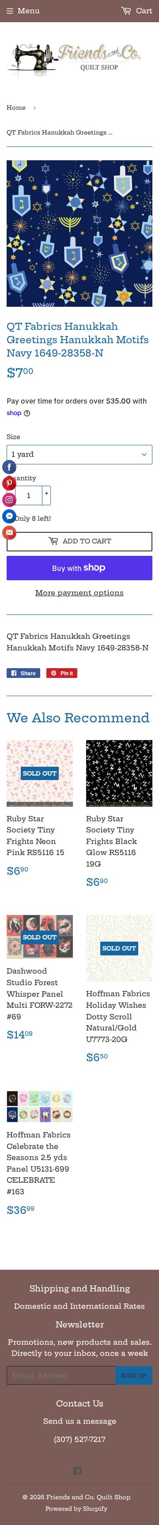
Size (13, 437)
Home (16, 107)
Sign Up (134, 1375)
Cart (143, 10)
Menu (29, 10)
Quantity (21, 478)
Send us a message (79, 1421)
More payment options (79, 592)
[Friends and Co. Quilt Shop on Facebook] (77, 1471)
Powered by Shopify (76, 1508)
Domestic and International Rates (79, 1306)
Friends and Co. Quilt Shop (88, 1497)
